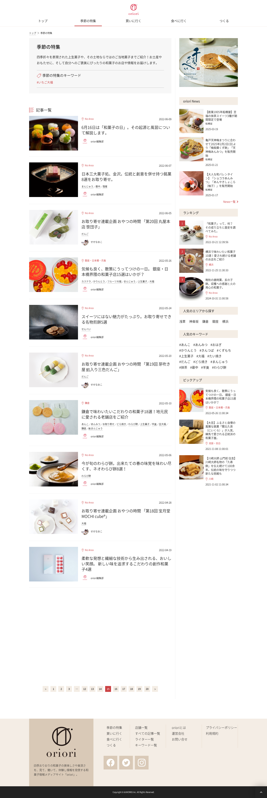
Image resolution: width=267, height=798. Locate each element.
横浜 (211, 264)
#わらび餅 (219, 367)
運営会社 (178, 733)
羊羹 (154, 424)
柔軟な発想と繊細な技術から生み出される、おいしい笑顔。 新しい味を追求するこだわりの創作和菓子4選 (126, 563)
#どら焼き (200, 361)
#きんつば (207, 350)
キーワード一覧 (146, 745)
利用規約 (212, 733)
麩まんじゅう (96, 428)
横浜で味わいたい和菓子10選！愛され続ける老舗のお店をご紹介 (220, 255)
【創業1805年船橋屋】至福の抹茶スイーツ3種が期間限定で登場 (221, 115)
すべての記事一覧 (147, 733)
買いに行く (133, 20)
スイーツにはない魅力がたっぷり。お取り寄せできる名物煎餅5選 (126, 319)
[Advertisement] (100, 636)
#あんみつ (200, 344)
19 (139, 689)
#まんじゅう (219, 361)
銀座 (215, 321)
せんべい (86, 329)
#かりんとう (188, 350)
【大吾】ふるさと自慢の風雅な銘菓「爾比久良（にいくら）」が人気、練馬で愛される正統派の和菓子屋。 (220, 430)
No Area (89, 119)
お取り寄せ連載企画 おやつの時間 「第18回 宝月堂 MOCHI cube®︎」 (126, 513)
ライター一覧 (144, 739)
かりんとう (99, 281)
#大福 (200, 356)
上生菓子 (142, 281)
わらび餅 (133, 424)
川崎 (211, 479)
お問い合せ (179, 739)
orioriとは (179, 727)
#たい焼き (214, 356)
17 (123, 689)
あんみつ (95, 424)
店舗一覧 (141, 727)
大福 (152, 281)
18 (131, 689)
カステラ (86, 281)
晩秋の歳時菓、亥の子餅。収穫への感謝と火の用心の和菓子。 (220, 283)
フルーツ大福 (114, 281)
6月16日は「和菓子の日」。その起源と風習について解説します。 (126, 130)
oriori (133, 9)
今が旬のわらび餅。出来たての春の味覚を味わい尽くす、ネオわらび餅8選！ (126, 466)
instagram (142, 762)
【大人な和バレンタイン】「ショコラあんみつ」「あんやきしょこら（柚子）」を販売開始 (220, 180)
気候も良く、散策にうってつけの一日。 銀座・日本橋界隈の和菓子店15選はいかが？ (125, 271)
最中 (98, 186)
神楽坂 (194, 321)
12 (84, 689)
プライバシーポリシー (221, 727)
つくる (224, 20)
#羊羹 (205, 367)
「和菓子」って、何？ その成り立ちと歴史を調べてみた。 (220, 227)
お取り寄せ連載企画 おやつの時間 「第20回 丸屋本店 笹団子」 (126, 224)
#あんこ (184, 344)
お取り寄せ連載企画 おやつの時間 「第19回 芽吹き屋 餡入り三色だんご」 (126, 366)
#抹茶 (183, 367)
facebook (110, 762)
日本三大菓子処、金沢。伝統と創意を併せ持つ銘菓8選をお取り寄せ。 (126, 176)
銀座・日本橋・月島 (95, 260)
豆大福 (162, 424)
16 (116, 689)
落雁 (105, 186)
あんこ (85, 424)
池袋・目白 (214, 443)
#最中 (194, 367)
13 (92, 689)
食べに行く (179, 20)
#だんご (184, 361)
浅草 (182, 321)
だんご (85, 234)
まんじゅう (87, 186)
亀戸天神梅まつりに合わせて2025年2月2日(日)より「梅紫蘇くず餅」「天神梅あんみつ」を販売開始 (220, 147)
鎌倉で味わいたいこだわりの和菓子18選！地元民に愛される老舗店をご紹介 (125, 414)
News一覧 (229, 201)
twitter (126, 762)
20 (147, 689)
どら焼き (121, 424)
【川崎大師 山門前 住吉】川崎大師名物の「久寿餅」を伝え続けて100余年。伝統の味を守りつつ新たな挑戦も (221, 465)
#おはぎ (216, 344)
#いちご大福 (45, 82)
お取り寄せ (108, 424)
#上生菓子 (186, 356)
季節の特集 (88, 20)
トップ (42, 20)
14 (100, 689)
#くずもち (224, 350)
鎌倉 (87, 403)
